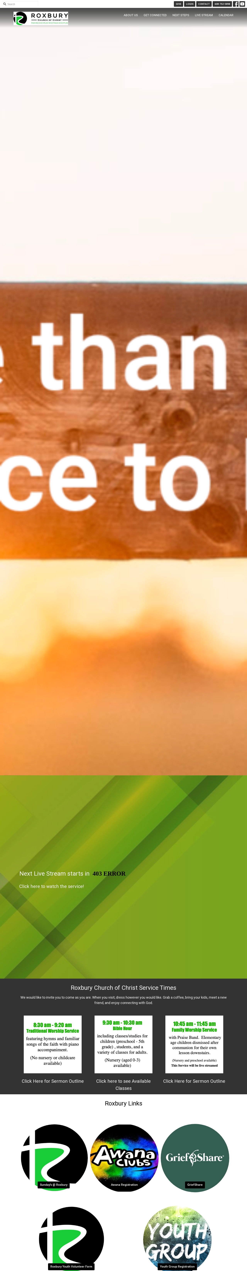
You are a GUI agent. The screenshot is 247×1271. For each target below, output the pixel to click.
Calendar (226, 15)
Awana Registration (124, 1184)
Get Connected (155, 15)
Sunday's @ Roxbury (53, 1184)
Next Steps (181, 15)
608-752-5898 (222, 4)
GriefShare (195, 1184)
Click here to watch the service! (51, 886)
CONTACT (204, 4)
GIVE (178, 4)
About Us (131, 15)
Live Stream (204, 15)
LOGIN (189, 4)
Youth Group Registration (177, 1266)
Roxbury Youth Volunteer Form (71, 1266)
